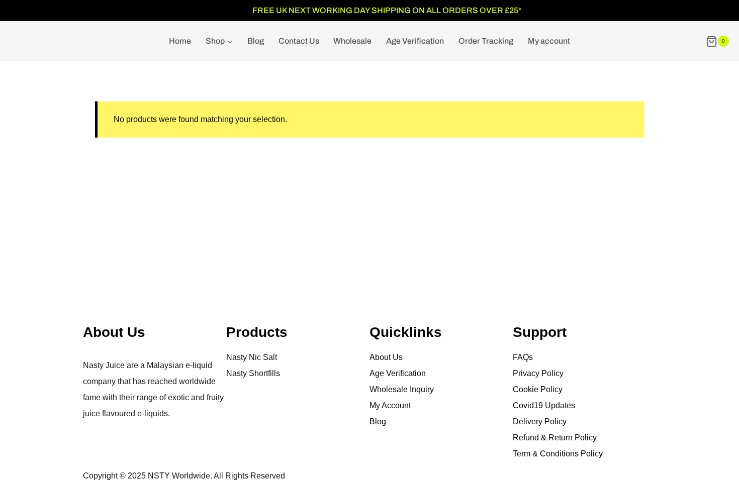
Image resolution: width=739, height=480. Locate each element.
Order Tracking (485, 41)
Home (180, 41)
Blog (255, 41)
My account (549, 41)
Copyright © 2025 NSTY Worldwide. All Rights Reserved (184, 475)
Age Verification (415, 41)
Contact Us (299, 41)
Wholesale (352, 41)
